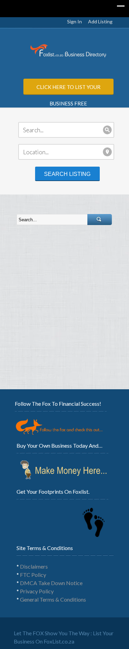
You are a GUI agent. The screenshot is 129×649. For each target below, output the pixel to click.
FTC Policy (33, 574)
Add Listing (100, 21)
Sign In (74, 21)
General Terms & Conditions (53, 599)
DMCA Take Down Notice (51, 583)
